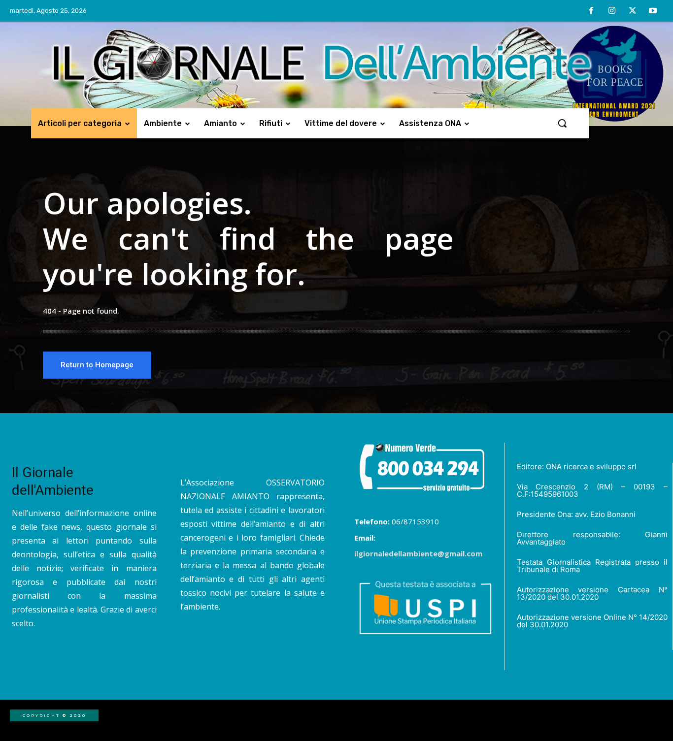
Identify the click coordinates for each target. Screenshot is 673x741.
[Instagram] (612, 11)
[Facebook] (591, 11)
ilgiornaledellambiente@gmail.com (418, 553)
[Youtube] (652, 11)
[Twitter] (632, 11)
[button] (562, 123)
